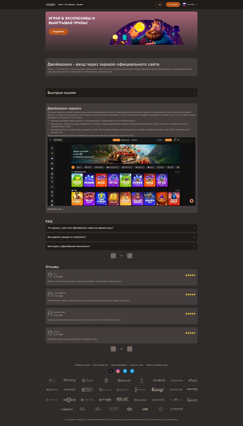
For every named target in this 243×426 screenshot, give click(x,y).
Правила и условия (82, 365)
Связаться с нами (136, 365)
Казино (80, 5)
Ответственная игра (100, 365)
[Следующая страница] (129, 255)
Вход (160, 4)
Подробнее (58, 31)
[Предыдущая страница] (113, 255)
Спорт (60, 5)
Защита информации (119, 365)
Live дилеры (70, 5)
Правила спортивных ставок (157, 365)
